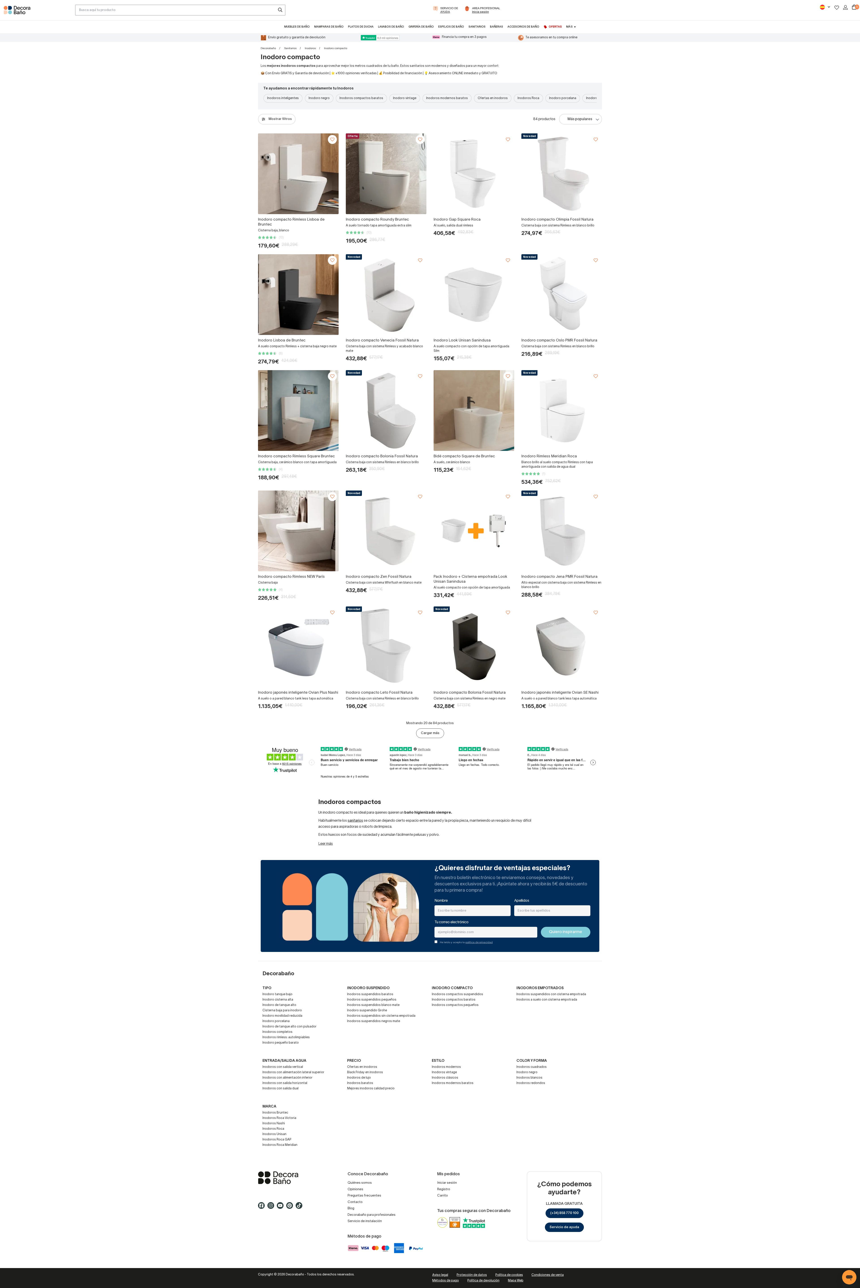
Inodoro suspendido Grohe (367, 1010)
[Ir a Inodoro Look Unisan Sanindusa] (474, 294)
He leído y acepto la (466, 942)
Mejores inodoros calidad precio (371, 1088)
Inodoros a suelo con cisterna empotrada (546, 999)
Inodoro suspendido (368, 988)
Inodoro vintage (404, 98)
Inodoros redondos (530, 1083)
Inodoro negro (319, 98)
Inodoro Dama (596, 98)
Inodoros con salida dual (280, 1088)
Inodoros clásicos (445, 1077)
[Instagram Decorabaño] (272, 1207)
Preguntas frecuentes (364, 1195)
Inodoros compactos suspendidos (457, 994)
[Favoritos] (836, 7)
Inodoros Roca (528, 98)
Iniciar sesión (447, 1182)
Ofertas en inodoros (493, 98)
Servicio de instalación (365, 1221)
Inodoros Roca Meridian (279, 1145)
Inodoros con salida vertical (282, 1067)
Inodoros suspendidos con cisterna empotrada (551, 994)
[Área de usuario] (845, 7)
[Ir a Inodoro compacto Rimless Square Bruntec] (298, 410)
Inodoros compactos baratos (361, 98)
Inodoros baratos (360, 1083)
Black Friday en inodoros (365, 1072)
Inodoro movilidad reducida (282, 1015)
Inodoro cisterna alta (277, 999)
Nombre (441, 900)
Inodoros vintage (444, 1072)
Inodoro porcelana (562, 98)
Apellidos (521, 900)
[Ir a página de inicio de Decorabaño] (37, 11)
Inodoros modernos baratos (447, 98)
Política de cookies (509, 1275)
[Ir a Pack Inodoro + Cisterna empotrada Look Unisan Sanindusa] (474, 531)
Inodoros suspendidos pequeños (371, 999)
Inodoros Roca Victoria (279, 1118)
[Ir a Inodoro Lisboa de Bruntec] (298, 294)
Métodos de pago (445, 1280)
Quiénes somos (360, 1182)
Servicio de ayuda (564, 1227)
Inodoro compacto (452, 988)
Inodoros (310, 48)
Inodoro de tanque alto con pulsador (289, 1026)
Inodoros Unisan (274, 1134)
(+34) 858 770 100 (564, 1213)
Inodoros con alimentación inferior (287, 1077)
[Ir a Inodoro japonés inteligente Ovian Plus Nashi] (298, 646)
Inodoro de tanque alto (279, 1005)
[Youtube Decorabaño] (281, 1207)
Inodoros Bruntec (275, 1112)
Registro (443, 1189)
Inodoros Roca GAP (276, 1139)
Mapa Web (515, 1280)
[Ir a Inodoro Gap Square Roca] (474, 173)
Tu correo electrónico (451, 922)
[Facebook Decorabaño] (262, 1207)
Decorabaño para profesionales (372, 1214)
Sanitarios (290, 48)
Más (569, 27)
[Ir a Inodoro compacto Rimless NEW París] (298, 531)
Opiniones (355, 1189)
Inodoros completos (277, 1032)
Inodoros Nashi (273, 1123)
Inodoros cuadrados (531, 1067)
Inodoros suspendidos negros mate (373, 1021)
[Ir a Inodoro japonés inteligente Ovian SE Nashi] (561, 646)
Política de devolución (483, 1280)
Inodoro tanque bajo (277, 994)
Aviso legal (440, 1275)
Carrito (442, 1195)
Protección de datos (472, 1275)
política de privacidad (479, 942)
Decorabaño (268, 48)
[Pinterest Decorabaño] (291, 1207)
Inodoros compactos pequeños (455, 1005)
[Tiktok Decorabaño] (300, 1207)
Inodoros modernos (446, 1067)
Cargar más (430, 733)
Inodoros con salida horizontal (284, 1083)
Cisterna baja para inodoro (282, 1010)
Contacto (355, 1202)
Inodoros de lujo (359, 1077)
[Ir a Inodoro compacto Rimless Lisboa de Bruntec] (298, 173)
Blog (351, 1208)
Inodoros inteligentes (283, 98)
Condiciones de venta (547, 1275)
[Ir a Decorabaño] (295, 1177)
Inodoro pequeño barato (280, 1042)
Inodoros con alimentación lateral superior (293, 1072)
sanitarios (355, 820)
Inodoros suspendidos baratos (370, 994)
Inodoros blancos (529, 1077)
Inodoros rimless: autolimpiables (286, 1037)
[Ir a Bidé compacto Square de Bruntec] (474, 410)
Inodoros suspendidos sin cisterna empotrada (381, 1015)
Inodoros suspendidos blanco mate (373, 1005)
